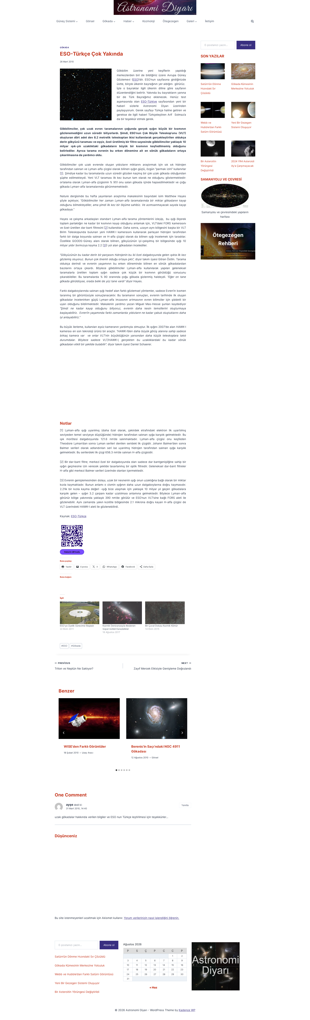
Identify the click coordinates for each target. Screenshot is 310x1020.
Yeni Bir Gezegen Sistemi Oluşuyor (241, 125)
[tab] (116, 770)
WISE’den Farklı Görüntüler (85, 746)
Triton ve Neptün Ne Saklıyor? (74, 666)
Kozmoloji (148, 21)
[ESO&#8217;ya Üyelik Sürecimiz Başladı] (79, 612)
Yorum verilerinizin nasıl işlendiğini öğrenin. (151, 918)
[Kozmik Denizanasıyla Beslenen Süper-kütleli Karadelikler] (122, 612)
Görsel (90, 21)
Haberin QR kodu (72, 552)
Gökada (64, 47)
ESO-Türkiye (149, 101)
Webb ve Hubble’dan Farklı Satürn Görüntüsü (211, 127)
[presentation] (89, 718)
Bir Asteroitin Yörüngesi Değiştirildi (208, 166)
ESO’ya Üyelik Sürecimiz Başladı (77, 625)
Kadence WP (187, 1010)
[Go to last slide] (63, 733)
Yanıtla (185, 805)
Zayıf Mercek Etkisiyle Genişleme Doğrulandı (162, 666)
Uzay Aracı (87, 752)
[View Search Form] (252, 21)
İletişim (209, 21)
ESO (135, 79)
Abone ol (245, 45)
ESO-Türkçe (78, 516)
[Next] (182, 733)
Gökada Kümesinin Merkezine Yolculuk (242, 86)
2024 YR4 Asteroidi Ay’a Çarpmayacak (242, 163)
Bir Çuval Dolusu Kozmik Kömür (161, 625)
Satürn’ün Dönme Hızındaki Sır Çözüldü (211, 88)
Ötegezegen (171, 21)
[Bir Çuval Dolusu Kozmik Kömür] (165, 612)
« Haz (153, 987)
